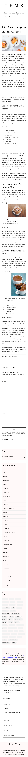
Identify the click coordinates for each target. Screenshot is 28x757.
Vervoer (5, 564)
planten (4, 628)
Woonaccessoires (12, 639)
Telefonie (6, 556)
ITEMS (13, 5)
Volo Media (20, 754)
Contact (7, 704)
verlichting (21, 633)
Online (5, 524)
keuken (11, 616)
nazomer (4, 625)
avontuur (4, 599)
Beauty (5, 476)
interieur (4, 616)
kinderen (18, 616)
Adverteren (8, 717)
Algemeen (6, 472)
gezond (18, 607)
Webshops (6, 568)
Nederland (11, 625)
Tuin (4, 560)
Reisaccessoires (8, 544)
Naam (3, 405)
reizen (20, 628)
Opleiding (6, 528)
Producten (6, 540)
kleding (3, 619)
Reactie (4, 381)
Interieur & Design (8, 508)
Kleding (5, 516)
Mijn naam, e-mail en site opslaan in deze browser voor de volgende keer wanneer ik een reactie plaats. (13, 434)
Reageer (20, 23)
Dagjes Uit (6, 484)
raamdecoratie (12, 628)
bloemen (18, 599)
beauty (11, 599)
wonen (19, 636)
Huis (4, 500)
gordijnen (13, 610)
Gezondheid (13, 356)
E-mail (4, 413)
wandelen (12, 636)
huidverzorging (15, 613)
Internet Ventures (19, 752)
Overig (5, 536)
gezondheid (4, 610)
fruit (13, 607)
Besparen (6, 480)
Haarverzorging (5, 613)
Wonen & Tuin (7, 581)
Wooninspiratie (5, 642)
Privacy (6, 708)
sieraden (5, 552)
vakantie (13, 633)
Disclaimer (7, 721)
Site (3, 421)
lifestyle (4, 622)
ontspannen (19, 625)
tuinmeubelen (5, 633)
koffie (10, 619)
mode (10, 622)
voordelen (4, 636)
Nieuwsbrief (8, 725)
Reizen (5, 548)
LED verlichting (18, 619)
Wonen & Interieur (9, 577)
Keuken (5, 512)
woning (3, 639)
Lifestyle (5, 520)
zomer (13, 642)
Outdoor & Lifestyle (9, 532)
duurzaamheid (5, 607)
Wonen (5, 573)
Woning (5, 585)
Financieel (6, 492)
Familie (5, 488)
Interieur (6, 504)
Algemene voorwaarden (12, 712)
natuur (16, 622)
